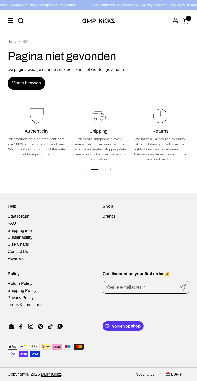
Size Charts (18, 244)
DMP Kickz (51, 374)
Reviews (16, 258)
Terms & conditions (25, 304)
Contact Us (18, 251)
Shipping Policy (22, 290)
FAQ (12, 223)
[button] (20, 20)
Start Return (18, 216)
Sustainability (20, 237)
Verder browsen (26, 83)
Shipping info (20, 230)
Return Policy (20, 283)
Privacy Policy (21, 298)
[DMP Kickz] (98, 20)
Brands (109, 216)
